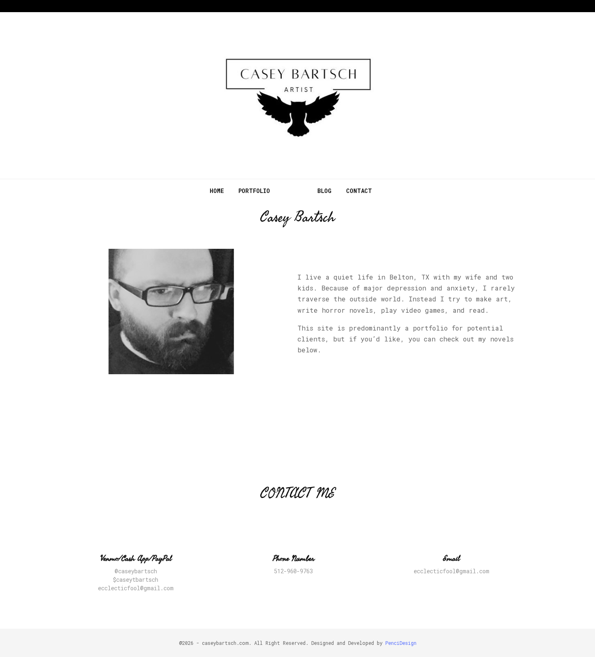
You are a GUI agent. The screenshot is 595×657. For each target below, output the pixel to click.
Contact (359, 191)
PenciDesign (400, 643)
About (294, 191)
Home (217, 191)
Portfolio (254, 191)
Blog (324, 191)
